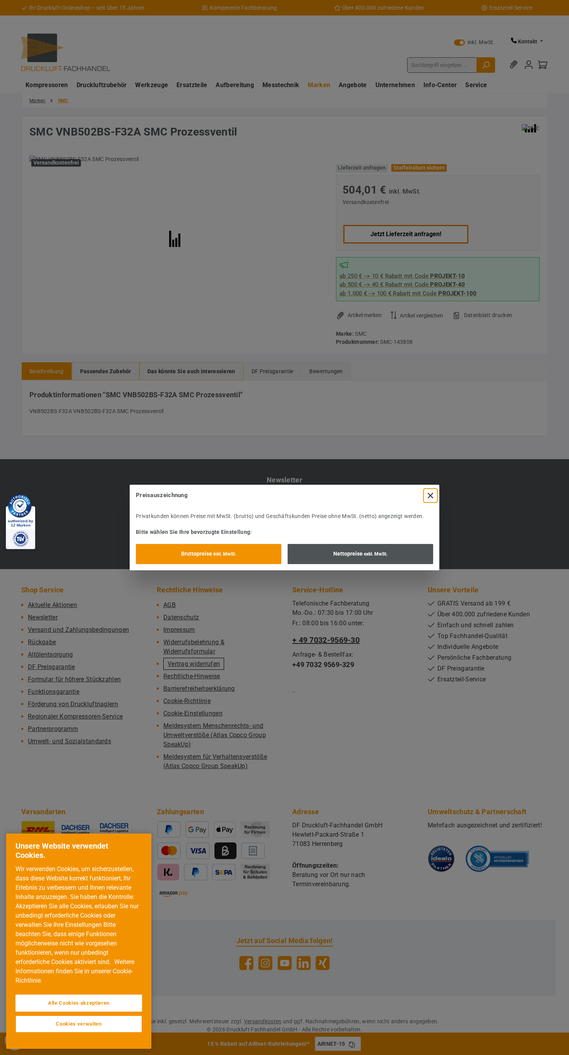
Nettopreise (360, 554)
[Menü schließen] (430, 495)
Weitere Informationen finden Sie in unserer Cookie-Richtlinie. (74, 971)
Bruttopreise (208, 554)
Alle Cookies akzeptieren (79, 1003)
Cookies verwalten (78, 1024)
